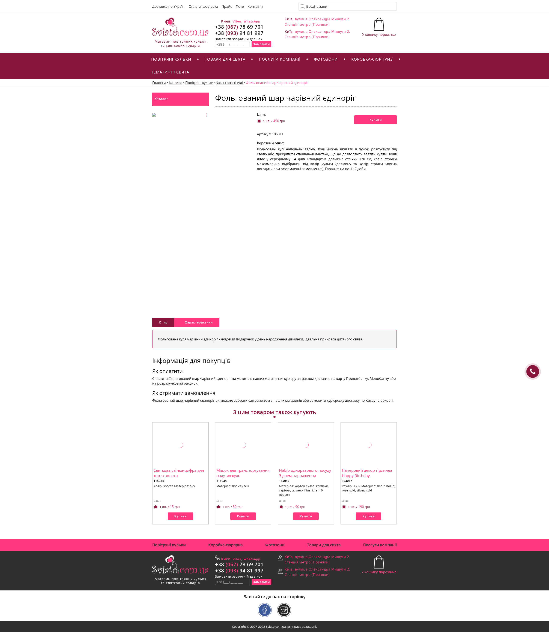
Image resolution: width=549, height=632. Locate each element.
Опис (163, 322)
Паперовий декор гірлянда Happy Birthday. (367, 473)
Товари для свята (225, 59)
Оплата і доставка (203, 6)
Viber (236, 21)
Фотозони (326, 59)
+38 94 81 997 (239, 33)
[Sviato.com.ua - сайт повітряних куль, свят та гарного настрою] (180, 27)
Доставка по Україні (168, 6)
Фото (239, 6)
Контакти (255, 6)
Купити (376, 120)
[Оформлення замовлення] (379, 25)
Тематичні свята (170, 72)
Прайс (227, 6)
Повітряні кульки (171, 59)
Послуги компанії (279, 59)
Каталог (175, 82)
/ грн (274, 120)
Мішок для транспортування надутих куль (243, 473)
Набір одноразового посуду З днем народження (305, 473)
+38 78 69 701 (239, 26)
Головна (159, 82)
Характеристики (199, 322)
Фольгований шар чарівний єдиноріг (277, 82)
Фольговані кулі (229, 82)
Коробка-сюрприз (372, 59)
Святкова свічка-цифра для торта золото (179, 473)
